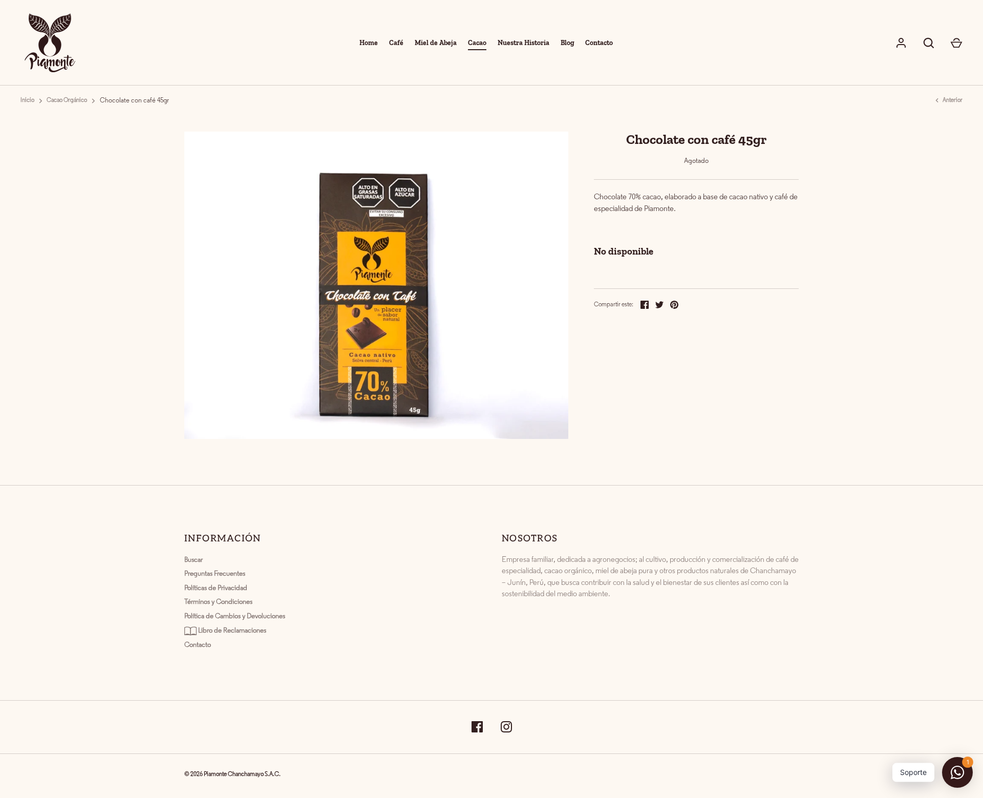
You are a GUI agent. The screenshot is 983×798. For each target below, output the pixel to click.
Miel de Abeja (436, 42)
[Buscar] (928, 43)
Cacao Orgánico (67, 100)
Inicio (27, 100)
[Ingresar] (901, 43)
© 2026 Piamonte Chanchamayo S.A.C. (232, 774)
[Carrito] (956, 43)
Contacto (599, 42)
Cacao (477, 42)
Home (368, 42)
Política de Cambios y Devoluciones (234, 616)
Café (396, 42)
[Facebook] (477, 727)
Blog (567, 42)
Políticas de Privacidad (215, 588)
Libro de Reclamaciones (231, 630)
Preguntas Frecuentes (214, 574)
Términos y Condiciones (218, 602)
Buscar (193, 560)
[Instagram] (506, 727)
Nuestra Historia (523, 42)
